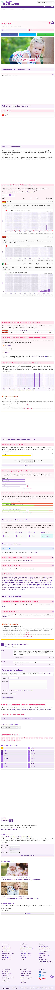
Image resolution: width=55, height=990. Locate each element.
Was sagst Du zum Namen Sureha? (9, 829)
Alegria (15, 579)
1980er (6, 761)
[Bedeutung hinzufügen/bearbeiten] (53, 75)
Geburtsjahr (4, 850)
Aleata (13, 577)
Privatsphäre (43, 988)
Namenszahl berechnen (8, 979)
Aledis (38, 577)
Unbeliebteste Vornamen (45, 961)
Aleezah (7, 579)
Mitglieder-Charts (43, 959)
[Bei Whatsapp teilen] (45, 34)
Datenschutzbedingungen (26, 691)
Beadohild (26, 709)
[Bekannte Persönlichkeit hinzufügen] (53, 602)
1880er (33, 766)
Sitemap (27, 988)
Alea (3, 577)
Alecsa (27, 577)
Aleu (13, 586)
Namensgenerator (7, 957)
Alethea (49, 584)
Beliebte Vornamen (43, 946)
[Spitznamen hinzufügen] (53, 566)
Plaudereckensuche (25, 975)
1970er (6, 764)
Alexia (26, 587)
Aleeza (3, 579)
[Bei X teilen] (27, 34)
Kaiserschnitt (5, 910)
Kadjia (37, 709)
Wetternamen (5, 981)
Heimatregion (4, 852)
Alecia (23, 577)
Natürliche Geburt (6, 908)
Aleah (5, 577)
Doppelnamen (6, 952)
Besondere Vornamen (26, 953)
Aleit (48, 579)
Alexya (51, 587)
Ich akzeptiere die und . (18, 691)
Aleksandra (26, 580)
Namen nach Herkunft (8, 953)
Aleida (26, 579)
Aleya (5, 589)
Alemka (45, 580)
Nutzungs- (15, 691)
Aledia (34, 577)
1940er (33, 751)
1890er (33, 764)
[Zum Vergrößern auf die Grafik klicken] (27, 382)
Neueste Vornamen (7, 959)
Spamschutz (5, 693)
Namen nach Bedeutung (26, 948)
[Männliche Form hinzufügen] (53, 549)
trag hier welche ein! (28, 560)
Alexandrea (47, 586)
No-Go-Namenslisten (25, 979)
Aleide (29, 579)
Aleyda (13, 589)
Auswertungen (6, 975)
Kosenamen (23, 957)
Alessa (19, 584)
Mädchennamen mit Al (27, 718)
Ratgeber (22, 959)
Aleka (18, 580)
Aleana (9, 577)
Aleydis (17, 589)
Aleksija (31, 580)
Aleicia (19, 579)
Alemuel (50, 580)
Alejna (14, 580)
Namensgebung (24, 946)
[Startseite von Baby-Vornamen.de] (10, 5)
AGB (31, 988)
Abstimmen (27, 465)
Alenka (25, 582)
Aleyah (9, 589)
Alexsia (43, 587)
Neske (9, 709)
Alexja (33, 587)
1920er (33, 756)
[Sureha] (7, 823)
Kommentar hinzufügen (12, 647)
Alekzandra (40, 580)
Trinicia (18, 709)
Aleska (16, 584)
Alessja (34, 584)
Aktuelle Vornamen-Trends (45, 963)
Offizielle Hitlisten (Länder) (45, 950)
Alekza (35, 580)
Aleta (45, 584)
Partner (22, 988)
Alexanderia (35, 586)
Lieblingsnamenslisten (26, 977)
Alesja (12, 584)
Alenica (18, 582)
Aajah (30, 709)
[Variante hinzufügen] (53, 557)
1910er (33, 758)
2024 (5, 748)
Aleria (36, 582)
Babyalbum (23, 981)
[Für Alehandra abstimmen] (29, 30)
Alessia (30, 584)
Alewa (27, 586)
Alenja (21, 582)
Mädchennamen (6, 948)
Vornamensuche (6, 955)
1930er (33, 753)
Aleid (22, 579)
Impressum (50, 988)
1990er (6, 758)
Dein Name (4, 678)
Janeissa (49, 709)
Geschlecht (3, 847)
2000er (6, 756)
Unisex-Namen (6, 950)
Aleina (37, 579)
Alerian (40, 582)
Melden (52, 657)
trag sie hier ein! (34, 552)
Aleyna (23, 589)
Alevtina (23, 586)
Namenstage (5, 971)
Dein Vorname (4, 845)
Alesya (42, 584)
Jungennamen (5, 946)
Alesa (44, 582)
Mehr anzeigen (45, 536)
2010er (6, 753)
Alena (3, 582)
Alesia (9, 584)
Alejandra (4, 580)
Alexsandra (38, 587)
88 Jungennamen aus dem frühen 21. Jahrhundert (20, 898)
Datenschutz (36, 988)
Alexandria (4, 587)
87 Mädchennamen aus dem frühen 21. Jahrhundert (21, 880)
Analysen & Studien (7, 973)
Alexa (30, 586)
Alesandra (48, 582)
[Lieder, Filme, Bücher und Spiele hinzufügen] (53, 612)
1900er (33, 761)
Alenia (13, 582)
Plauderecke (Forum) (25, 973)
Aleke (21, 580)
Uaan (21, 709)
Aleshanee (4, 584)
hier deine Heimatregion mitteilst (39, 356)
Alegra (11, 579)
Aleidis (33, 579)
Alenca (6, 582)
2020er (6, 751)
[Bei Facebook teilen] (9, 34)
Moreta (13, 709)
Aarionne (42, 709)
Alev (19, 586)
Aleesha (50, 577)
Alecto (31, 577)
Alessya (38, 584)
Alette (9, 586)
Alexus (47, 587)
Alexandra (41, 586)
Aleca (16, 577)
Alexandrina (11, 587)
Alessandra (25, 584)
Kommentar (5, 681)
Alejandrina (10, 580)
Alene (10, 582)
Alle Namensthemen (25, 955)
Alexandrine (17, 587)
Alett (3, 586)
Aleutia (16, 586)
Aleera (45, 577)
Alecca (20, 577)
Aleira (40, 579)
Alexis (30, 587)
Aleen (42, 577)
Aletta (6, 586)
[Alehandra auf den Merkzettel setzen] (3, 30)
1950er (33, 748)
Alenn (29, 582)
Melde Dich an (42, 673)
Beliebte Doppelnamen (44, 948)
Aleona (33, 582)
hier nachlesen (30, 191)
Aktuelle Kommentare (25, 971)
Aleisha (44, 579)
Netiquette (23, 982)
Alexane (23, 587)
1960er (6, 766)
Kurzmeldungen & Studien (9, 977)
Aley (3, 589)
